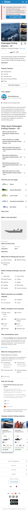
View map (22, 48)
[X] (13, 496)
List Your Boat (14, 482)
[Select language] (16, 486)
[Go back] (2, 2)
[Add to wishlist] (25, 43)
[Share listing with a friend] (21, 43)
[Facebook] (10, 496)
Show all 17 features (14, 85)
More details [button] (4, 347)
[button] (14, 184)
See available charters (16, 17)
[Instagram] (17, 496)
